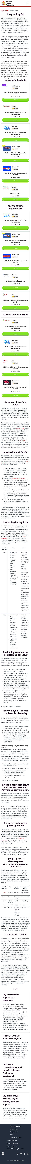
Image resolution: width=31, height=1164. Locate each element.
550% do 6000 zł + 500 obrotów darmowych (15, 113)
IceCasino (15, 126)
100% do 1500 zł (15, 193)
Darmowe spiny (14, 1132)
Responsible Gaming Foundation (15, 1149)
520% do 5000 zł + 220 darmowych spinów (15, 93)
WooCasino (15, 381)
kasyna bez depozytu (18, 478)
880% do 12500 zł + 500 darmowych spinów (15, 301)
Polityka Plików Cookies (13, 1143)
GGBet (14, 106)
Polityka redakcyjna (12, 1140)
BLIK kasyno (22, 440)
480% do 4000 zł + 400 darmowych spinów (15, 174)
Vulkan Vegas (16, 146)
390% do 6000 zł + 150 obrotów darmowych (15, 153)
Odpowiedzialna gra (12, 1146)
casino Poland (20, 428)
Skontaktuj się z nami (15, 1137)
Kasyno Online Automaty (17, 1160)
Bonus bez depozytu (15, 1126)
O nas (11, 1134)
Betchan (14, 275)
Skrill (4, 892)
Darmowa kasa (14, 1129)
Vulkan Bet (15, 167)
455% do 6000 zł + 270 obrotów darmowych (15, 133)
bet (13, 294)
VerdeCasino (16, 86)
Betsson (14, 187)
